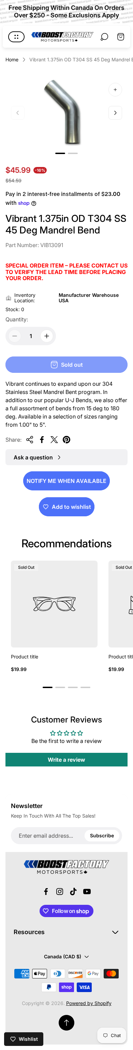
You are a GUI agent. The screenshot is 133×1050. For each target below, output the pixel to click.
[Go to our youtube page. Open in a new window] (87, 891)
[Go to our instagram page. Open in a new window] (60, 891)
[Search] (104, 36)
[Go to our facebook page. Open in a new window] (46, 891)
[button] (60, 153)
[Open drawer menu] (16, 36)
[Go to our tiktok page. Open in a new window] (73, 891)
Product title (24, 656)
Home (11, 59)
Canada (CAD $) (62, 956)
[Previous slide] (18, 113)
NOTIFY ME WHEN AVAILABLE (66, 480)
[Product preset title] (54, 604)
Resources (29, 931)
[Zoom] (115, 89)
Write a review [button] (66, 759)
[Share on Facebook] (42, 440)
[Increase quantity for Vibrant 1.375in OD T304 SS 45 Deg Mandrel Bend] (46, 336)
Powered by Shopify (89, 1003)
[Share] (30, 440)
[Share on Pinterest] (66, 440)
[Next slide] (115, 113)
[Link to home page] (66, 867)
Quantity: (16, 319)
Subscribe (102, 835)
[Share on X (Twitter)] (54, 440)
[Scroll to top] (66, 1023)
